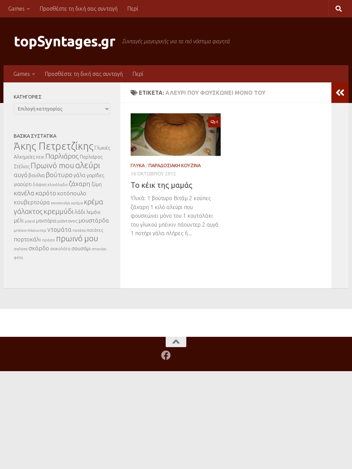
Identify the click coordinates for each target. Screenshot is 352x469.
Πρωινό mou (52, 165)
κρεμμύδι (59, 211)
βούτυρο (59, 175)
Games (16, 8)
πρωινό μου (77, 238)
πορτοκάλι (27, 239)
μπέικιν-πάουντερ (30, 230)
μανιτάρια (46, 221)
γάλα (80, 175)
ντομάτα (59, 229)
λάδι (80, 212)
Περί (132, 8)
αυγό (21, 174)
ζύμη (96, 184)
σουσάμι (81, 248)
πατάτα (79, 230)
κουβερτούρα (32, 202)
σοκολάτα (60, 248)
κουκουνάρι (60, 203)
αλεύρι (87, 165)
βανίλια (37, 175)
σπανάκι (99, 249)
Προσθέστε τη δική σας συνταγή (79, 8)
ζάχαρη (79, 183)
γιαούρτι (23, 184)
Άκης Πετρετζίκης (54, 146)
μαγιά (30, 221)
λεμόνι (93, 212)
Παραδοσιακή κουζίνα (174, 165)
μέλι (19, 220)
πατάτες (95, 230)
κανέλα (24, 193)
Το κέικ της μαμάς (161, 185)
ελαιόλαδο (57, 184)
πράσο (48, 240)
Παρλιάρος (62, 156)
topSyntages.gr (64, 41)
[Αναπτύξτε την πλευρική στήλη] (340, 92)
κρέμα (77, 203)
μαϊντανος (67, 220)
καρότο (45, 193)
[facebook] (166, 355)
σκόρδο (39, 248)
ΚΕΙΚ (40, 157)
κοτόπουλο (71, 193)
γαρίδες (95, 175)
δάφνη (39, 184)
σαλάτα (21, 249)
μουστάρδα (93, 220)
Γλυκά (138, 165)
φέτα (18, 257)
